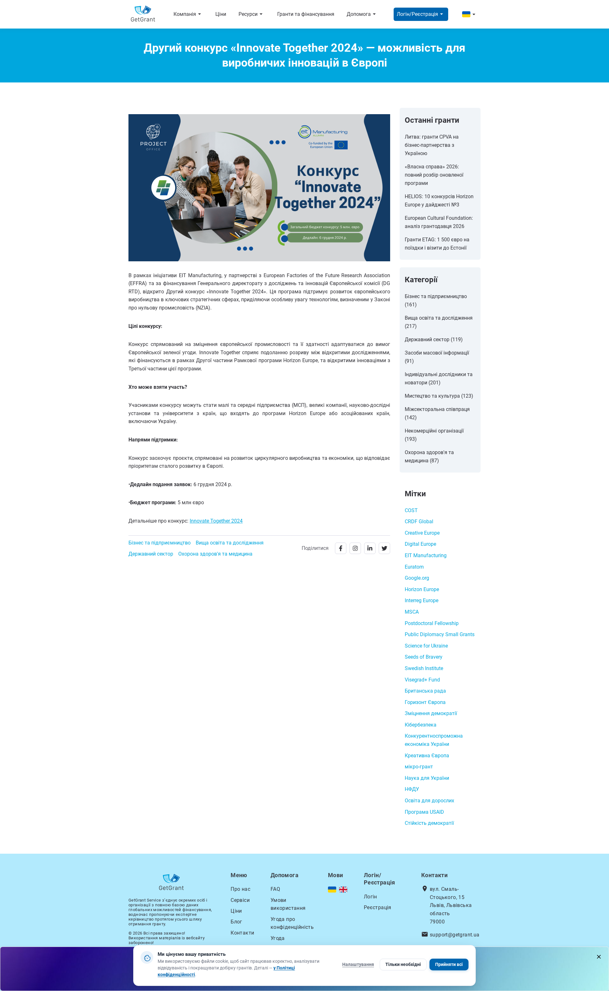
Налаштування (358, 964)
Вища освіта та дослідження (230, 543)
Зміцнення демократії (431, 713)
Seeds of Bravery (423, 657)
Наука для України (427, 778)
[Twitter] (384, 548)
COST (411, 510)
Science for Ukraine (426, 646)
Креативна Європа (427, 756)
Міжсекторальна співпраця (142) (437, 413)
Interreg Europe (421, 600)
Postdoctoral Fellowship (432, 623)
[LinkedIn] (370, 548)
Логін (370, 897)
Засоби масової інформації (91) (437, 357)
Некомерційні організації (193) (434, 435)
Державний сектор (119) (434, 339)
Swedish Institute (424, 668)
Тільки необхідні (403, 964)
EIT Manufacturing (426, 555)
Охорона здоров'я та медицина (215, 554)
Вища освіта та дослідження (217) (439, 322)
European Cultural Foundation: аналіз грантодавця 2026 (439, 222)
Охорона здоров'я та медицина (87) (429, 456)
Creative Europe (422, 533)
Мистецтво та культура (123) (439, 396)
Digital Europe (420, 544)
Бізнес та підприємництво (159, 543)
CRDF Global (419, 521)
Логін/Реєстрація (421, 13)
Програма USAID (424, 812)
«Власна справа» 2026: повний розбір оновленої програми (434, 175)
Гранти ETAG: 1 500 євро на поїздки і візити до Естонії (437, 244)
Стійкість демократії (429, 823)
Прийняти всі (449, 964)
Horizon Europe (422, 589)
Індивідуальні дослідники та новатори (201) (439, 378)
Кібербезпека (420, 725)
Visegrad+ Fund (422, 680)
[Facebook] (340, 548)
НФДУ (412, 789)
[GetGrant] (144, 14)
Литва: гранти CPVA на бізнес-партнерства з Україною (432, 145)
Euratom (414, 567)
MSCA (412, 612)
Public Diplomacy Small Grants (440, 634)
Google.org (417, 578)
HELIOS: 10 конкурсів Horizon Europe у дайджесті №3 (439, 200)
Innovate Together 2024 (216, 521)
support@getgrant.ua (455, 935)
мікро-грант (419, 767)
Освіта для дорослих (429, 801)
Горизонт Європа (425, 702)
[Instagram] (355, 548)
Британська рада (425, 691)
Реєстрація (377, 907)
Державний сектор (150, 554)
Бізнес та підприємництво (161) (436, 300)
